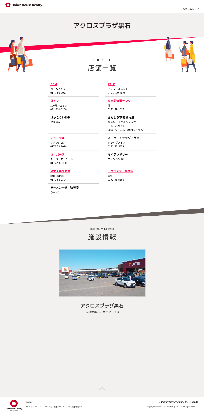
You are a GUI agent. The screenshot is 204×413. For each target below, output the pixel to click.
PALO (111, 84)
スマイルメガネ (60, 171)
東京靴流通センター (121, 101)
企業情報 (29, 402)
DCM (53, 84)
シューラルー (59, 138)
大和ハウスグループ (33, 406)
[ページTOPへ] (102, 388)
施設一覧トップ (191, 9)
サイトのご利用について (54, 406)
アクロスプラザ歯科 (120, 171)
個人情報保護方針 (75, 406)
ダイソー (56, 101)
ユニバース (57, 154)
